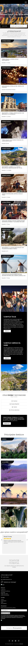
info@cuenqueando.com (7, 579)
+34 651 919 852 (6, 577)
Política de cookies (4, 593)
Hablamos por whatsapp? (10, 582)
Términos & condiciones (5, 591)
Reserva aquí (7, 423)
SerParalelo (21, 643)
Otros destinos (4, 603)
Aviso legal (3, 592)
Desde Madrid (3, 600)
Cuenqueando (7, 2)
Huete (2, 602)
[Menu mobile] (26, 3)
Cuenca (2, 599)
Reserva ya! (7, 331)
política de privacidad (5, 595)
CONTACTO (3, 589)
